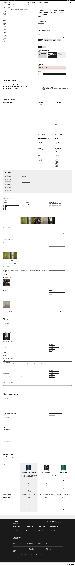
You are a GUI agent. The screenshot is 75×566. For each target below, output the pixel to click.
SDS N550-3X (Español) (8, 187)
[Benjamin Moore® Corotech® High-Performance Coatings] (16, 550)
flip (3, 291)
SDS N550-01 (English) (8, 176)
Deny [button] (67, 564)
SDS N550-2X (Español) (8, 184)
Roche (4, 414)
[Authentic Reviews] (6, 200)
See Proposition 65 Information (26, 182)
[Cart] (70, 0)
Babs (3, 395)
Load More (37, 435)
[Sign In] (67, 0)
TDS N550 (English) (24, 176)
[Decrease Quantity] (38, 74)
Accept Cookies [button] (71, 564)
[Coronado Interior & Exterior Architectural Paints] (49, 549)
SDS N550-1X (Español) (8, 181)
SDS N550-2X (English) (8, 182)
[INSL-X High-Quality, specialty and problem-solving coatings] (33, 549)
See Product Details (41, 23)
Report (12, 260)
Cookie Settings (3, 564)
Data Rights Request (15, 538)
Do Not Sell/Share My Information (17, 537)
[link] (69, 0)
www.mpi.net (41, 517)
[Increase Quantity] (41, 74)
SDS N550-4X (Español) (8, 190)
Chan (3, 320)
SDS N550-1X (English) (8, 179)
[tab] (4, 12)
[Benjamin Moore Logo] (7, 2)
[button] (15, 0)
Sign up (13, 522)
